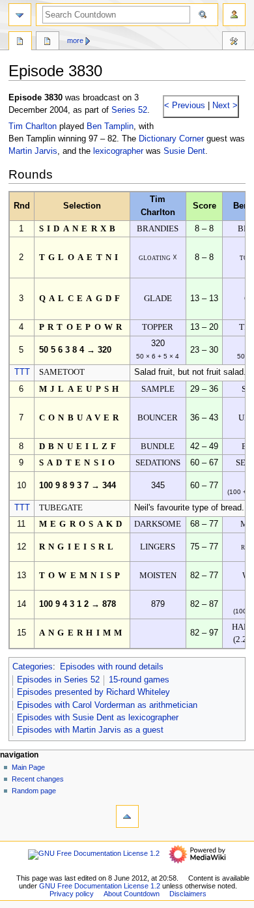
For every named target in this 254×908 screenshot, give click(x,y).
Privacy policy (71, 894)
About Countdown (132, 894)
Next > (224, 105)
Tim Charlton (32, 126)
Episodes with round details (111, 666)
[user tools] (234, 14)
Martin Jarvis (32, 151)
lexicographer (118, 151)
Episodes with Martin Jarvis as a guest (90, 730)
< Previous (184, 105)
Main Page (28, 767)
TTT (22, 372)
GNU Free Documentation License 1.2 (99, 886)
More (75, 40)
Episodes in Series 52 (58, 679)
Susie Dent (184, 151)
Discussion (47, 42)
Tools (234, 42)
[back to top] (127, 816)
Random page (34, 791)
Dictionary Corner (171, 138)
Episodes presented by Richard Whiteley (93, 692)
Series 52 (129, 110)
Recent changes (38, 779)
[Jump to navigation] (19, 14)
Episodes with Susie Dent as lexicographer (97, 717)
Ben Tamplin (110, 126)
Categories (32, 666)
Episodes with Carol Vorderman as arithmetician (107, 705)
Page (20, 42)
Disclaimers (187, 894)
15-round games (139, 679)
